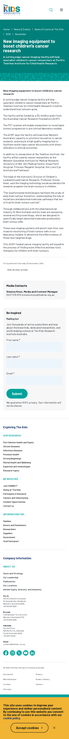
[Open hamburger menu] (61, 9)
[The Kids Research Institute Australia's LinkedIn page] (32, 653)
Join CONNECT (10, 485)
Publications (9, 581)
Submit (17, 394)
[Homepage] (11, 10)
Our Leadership (10, 577)
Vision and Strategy (13, 573)
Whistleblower (10, 679)
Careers (39, 684)
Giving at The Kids (12, 489)
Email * (10, 373)
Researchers (9, 529)
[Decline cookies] (54, 728)
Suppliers (8, 533)
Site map (7, 689)
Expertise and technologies (16, 466)
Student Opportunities (14, 501)
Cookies (7, 684)
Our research (12, 435)
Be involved (10, 478)
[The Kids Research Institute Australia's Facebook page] (6, 653)
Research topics (11, 470)
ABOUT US (9, 566)
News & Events (22, 29)
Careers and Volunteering (15, 497)
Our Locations (10, 585)
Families (7, 521)
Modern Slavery (43, 679)
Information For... (14, 514)
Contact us (8, 505)
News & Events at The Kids (49, 29)
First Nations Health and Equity (18, 442)
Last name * (13, 356)
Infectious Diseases (12, 450)
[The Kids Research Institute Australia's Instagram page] (12, 653)
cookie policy (11, 718)
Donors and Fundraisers (14, 525)
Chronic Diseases (11, 446)
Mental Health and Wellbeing (17, 462)
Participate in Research (14, 493)
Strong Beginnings (12, 458)
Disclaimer (8, 674)
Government (9, 537)
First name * (13, 339)
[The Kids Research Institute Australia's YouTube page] (25, 653)
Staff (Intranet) (11, 541)
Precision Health (11, 454)
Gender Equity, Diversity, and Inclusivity (22, 589)
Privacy (39, 674)
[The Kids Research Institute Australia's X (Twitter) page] (19, 653)
